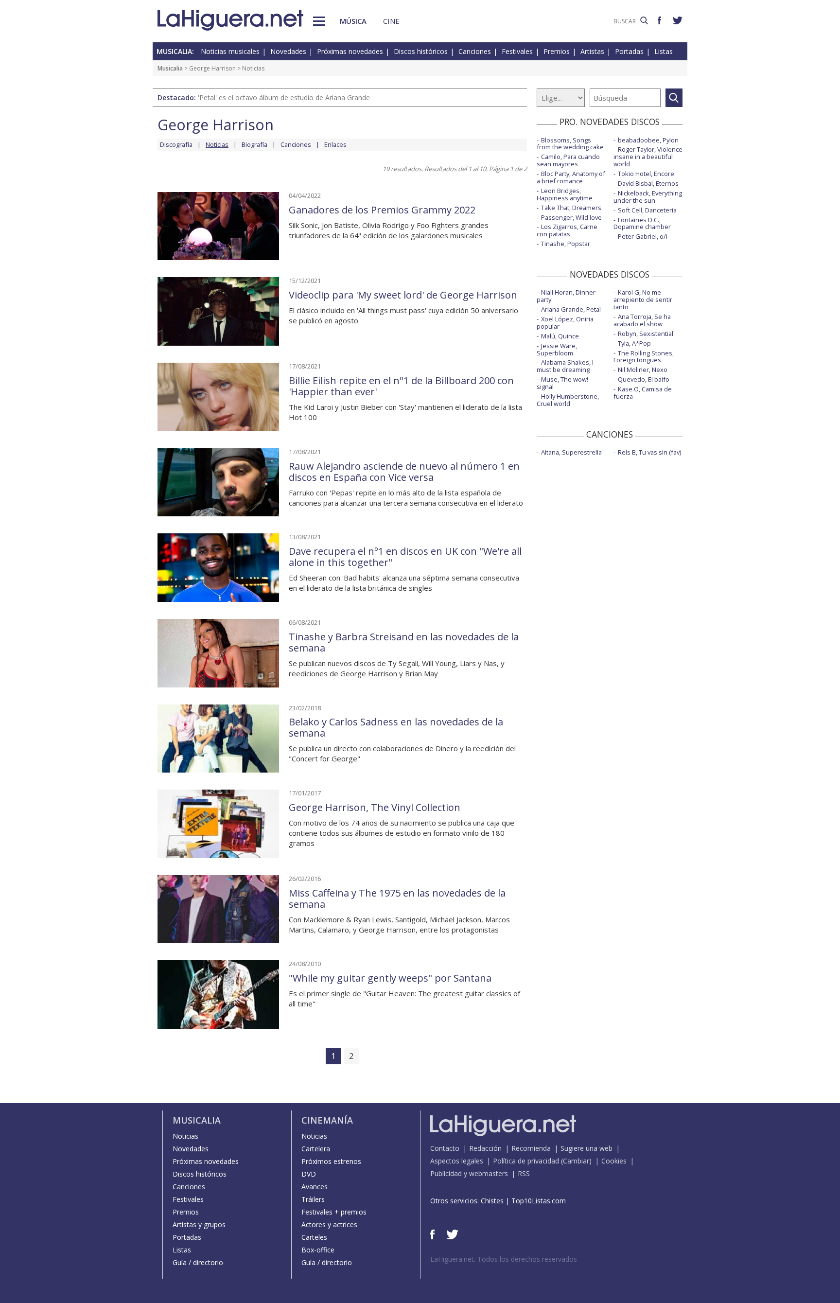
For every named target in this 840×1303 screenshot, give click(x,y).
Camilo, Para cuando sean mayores (568, 160)
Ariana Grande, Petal (571, 309)
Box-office (317, 1249)
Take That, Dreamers (571, 207)
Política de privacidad (526, 1160)
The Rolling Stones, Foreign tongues (643, 357)
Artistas (592, 51)
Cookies (614, 1160)
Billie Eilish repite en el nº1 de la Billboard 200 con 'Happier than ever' (401, 386)
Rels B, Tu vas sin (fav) (649, 452)
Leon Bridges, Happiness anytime (565, 194)
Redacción (485, 1148)
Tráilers (313, 1199)
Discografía (176, 144)
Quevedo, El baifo (643, 379)
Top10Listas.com (538, 1200)
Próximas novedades (350, 51)
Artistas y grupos (199, 1224)
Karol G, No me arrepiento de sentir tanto (642, 299)
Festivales (517, 51)
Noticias (185, 1136)
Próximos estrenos (331, 1161)
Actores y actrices (329, 1224)
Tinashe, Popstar (565, 243)
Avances (314, 1186)
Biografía (254, 144)
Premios (556, 51)
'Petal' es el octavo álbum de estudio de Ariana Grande (284, 97)
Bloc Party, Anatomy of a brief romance (571, 177)
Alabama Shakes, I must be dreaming (565, 366)
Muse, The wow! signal (562, 383)
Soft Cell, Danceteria (647, 210)
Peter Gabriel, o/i (642, 236)
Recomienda (531, 1148)
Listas (663, 51)
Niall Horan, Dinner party (566, 296)
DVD (308, 1174)
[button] (319, 21)
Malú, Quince (560, 336)
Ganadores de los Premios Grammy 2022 (382, 209)
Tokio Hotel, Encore (646, 173)
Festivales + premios (334, 1211)
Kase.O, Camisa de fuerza (642, 393)
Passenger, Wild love (571, 217)
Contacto (444, 1148)
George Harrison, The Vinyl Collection (374, 807)
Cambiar (576, 1160)
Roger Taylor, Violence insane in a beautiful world (647, 156)
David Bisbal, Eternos (648, 183)
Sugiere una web (586, 1148)
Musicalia (170, 68)
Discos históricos (421, 51)
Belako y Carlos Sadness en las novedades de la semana (396, 727)
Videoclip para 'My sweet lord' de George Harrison (403, 294)
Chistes (492, 1200)
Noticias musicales (230, 51)
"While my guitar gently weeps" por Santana (390, 978)
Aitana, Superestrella (571, 452)
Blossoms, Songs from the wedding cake (570, 144)
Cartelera (315, 1148)
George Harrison (212, 68)
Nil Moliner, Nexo (642, 369)
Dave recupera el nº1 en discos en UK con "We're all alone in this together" (405, 557)
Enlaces (335, 144)
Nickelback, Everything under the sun (647, 197)
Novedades (288, 51)
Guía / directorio (198, 1262)
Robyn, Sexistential (645, 333)
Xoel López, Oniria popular (565, 323)
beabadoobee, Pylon (648, 140)
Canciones (474, 51)
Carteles (314, 1237)
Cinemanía (327, 1120)
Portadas (629, 51)
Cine (391, 21)
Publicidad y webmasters (469, 1173)
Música (353, 21)
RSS (524, 1173)
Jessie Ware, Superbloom (557, 349)
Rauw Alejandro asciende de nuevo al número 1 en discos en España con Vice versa (404, 471)
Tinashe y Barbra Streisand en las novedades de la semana (404, 642)
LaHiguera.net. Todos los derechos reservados (503, 1259)
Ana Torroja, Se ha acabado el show (642, 320)
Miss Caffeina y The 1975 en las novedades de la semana (397, 898)
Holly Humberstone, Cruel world (568, 400)
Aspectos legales (456, 1160)
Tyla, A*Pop (634, 343)
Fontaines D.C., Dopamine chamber (642, 223)
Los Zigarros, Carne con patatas (567, 230)
